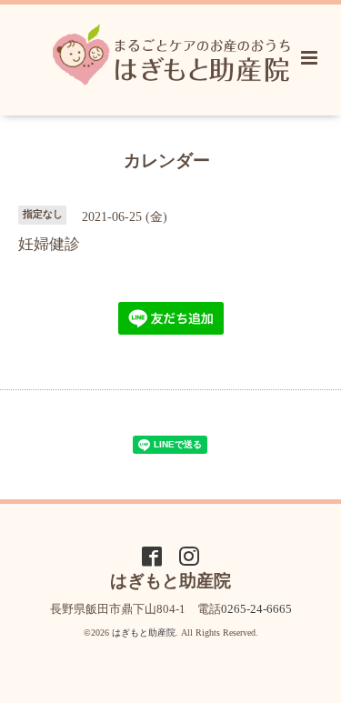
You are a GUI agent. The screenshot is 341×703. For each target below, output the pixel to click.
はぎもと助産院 (144, 633)
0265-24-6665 (256, 609)
